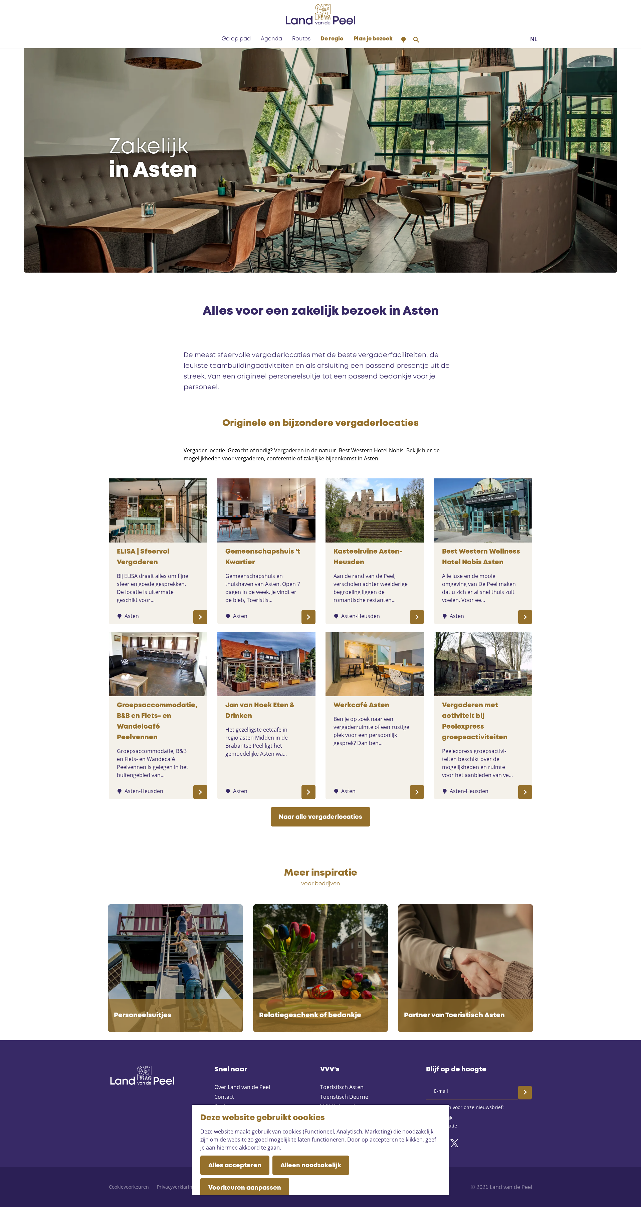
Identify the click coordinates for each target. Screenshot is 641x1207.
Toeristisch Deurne (344, 1096)
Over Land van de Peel (242, 1087)
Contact (224, 1096)
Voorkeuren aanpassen (244, 1188)
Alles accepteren (234, 1165)
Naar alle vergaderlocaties (320, 817)
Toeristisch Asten (342, 1087)
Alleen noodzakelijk (310, 1165)
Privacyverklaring (176, 1187)
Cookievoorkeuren (129, 1187)
